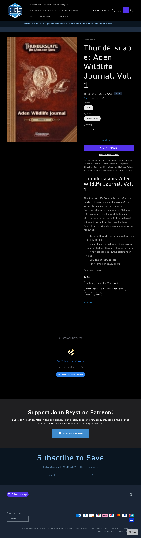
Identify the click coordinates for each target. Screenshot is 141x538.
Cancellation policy (126, 531)
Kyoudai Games (89, 39)
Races (88, 294)
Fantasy (89, 283)
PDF (88, 108)
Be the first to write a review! (70, 374)
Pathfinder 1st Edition (113, 289)
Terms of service (111, 528)
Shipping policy (127, 528)
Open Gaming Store (37, 528)
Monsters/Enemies (107, 283)
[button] (56, 4)
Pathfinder (92, 118)
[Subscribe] (92, 475)
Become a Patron (73, 433)
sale (98, 294)
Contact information (106, 531)
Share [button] (89, 302)
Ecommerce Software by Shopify (59, 528)
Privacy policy (96, 528)
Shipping (88, 98)
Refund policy (81, 528)
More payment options (109, 154)
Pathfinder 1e (92, 289)
